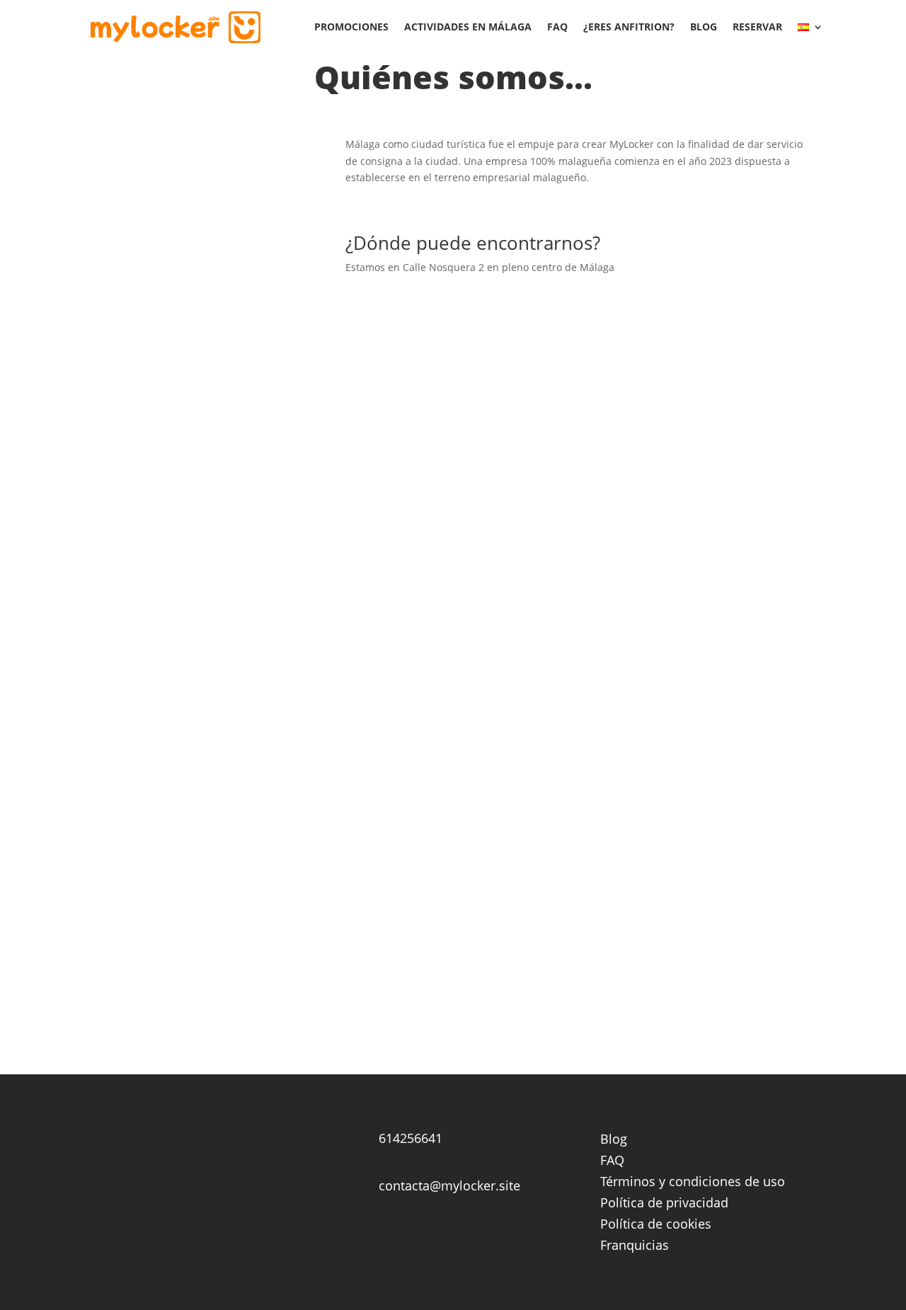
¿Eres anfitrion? (629, 26)
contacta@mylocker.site (449, 1185)
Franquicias (634, 1246)
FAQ (557, 26)
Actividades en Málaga (468, 26)
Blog (703, 26)
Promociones (351, 26)
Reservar (757, 26)
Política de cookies (655, 1225)
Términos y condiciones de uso (692, 1183)
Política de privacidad (664, 1204)
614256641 (410, 1138)
